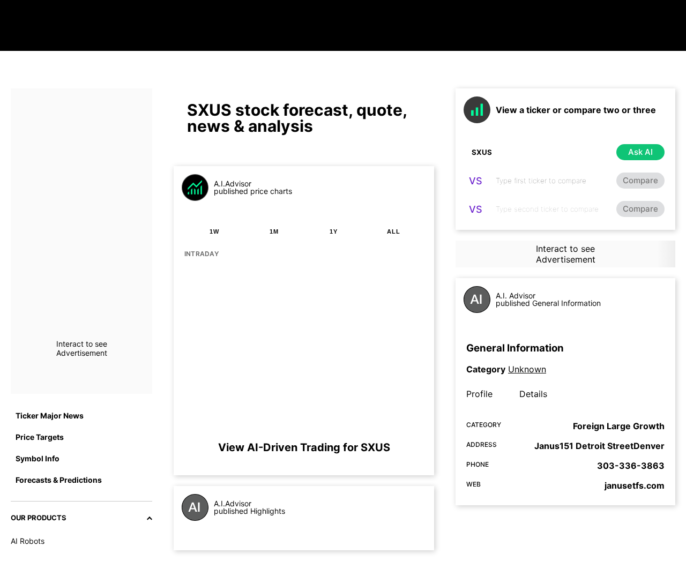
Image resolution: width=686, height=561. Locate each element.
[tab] (214, 231)
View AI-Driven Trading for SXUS (304, 447)
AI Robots (27, 540)
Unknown (527, 369)
